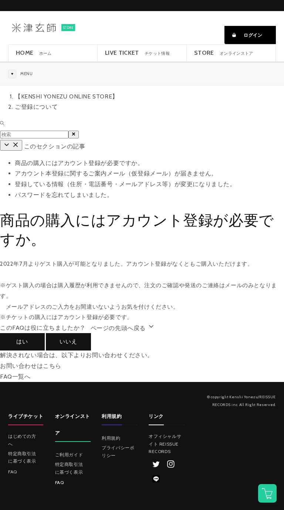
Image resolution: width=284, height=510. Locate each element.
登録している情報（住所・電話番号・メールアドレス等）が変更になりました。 (125, 184)
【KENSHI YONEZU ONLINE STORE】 (66, 96)
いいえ (68, 341)
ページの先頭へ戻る (119, 328)
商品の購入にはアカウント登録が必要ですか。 (79, 163)
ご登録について (36, 106)
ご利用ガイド (69, 454)
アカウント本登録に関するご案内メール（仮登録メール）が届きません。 (116, 173)
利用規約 (111, 438)
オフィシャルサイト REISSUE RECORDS (165, 443)
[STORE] (33, 27)
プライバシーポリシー (118, 451)
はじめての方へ (22, 439)
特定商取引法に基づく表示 (22, 457)
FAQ (12, 471)
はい (22, 341)
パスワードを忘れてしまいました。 (64, 194)
